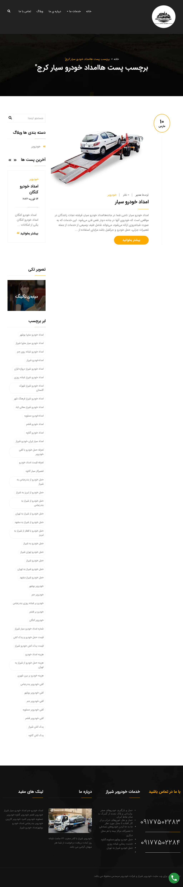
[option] (27, 206)
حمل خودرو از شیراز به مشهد (29, 522)
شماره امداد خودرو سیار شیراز (29, 629)
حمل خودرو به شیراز (33, 543)
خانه (88, 11)
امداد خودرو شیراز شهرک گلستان (31, 388)
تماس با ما (25, 11)
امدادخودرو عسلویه (34, 416)
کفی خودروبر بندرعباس (32, 684)
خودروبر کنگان (36, 620)
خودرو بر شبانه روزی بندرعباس (28, 603)
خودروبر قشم (36, 815)
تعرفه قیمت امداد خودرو (31, 462)
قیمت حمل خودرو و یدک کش (28, 637)
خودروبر (112, 195)
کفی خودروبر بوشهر (34, 693)
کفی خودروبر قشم (34, 718)
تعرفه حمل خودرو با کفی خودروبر (31, 452)
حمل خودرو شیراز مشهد (32, 578)
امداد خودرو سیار (132, 202)
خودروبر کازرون (13, 819)
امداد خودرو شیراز (28, 828)
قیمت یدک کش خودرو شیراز (29, 646)
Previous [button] (15, 160)
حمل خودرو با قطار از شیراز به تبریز (29, 533)
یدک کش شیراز (36, 727)
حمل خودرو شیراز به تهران (31, 569)
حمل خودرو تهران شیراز (32, 552)
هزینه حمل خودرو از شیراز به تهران (29, 665)
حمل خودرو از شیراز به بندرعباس (32, 503)
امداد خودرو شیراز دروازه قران (29, 369)
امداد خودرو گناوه (35, 433)
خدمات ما (74, 11)
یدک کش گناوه (36, 735)
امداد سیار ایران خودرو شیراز (30, 441)
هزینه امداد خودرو (34, 654)
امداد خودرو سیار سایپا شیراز (30, 343)
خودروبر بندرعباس (33, 823)
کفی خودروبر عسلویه (33, 710)
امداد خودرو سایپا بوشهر (32, 335)
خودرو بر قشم (36, 612)
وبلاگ (39, 11)
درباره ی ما (55, 11)
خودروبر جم (38, 595)
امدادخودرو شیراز (35, 360)
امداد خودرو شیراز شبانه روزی (29, 377)
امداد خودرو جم (34, 810)
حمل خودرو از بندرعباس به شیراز (30, 482)
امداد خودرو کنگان (29, 189)
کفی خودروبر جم (35, 701)
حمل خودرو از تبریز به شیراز (30, 492)
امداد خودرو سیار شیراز (15, 810)
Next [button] (10, 160)
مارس (162, 123)
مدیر (138, 195)
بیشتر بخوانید (131, 240)
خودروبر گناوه (22, 815)
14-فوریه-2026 (30, 199)
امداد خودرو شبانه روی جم (30, 352)
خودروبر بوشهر (36, 586)
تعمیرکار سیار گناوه (35, 471)
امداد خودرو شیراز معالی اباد (30, 407)
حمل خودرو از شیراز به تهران (29, 514)
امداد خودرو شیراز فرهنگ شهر (29, 399)
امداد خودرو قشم (35, 424)
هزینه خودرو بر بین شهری (31, 676)
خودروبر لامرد (28, 819)
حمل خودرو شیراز (35, 561)
